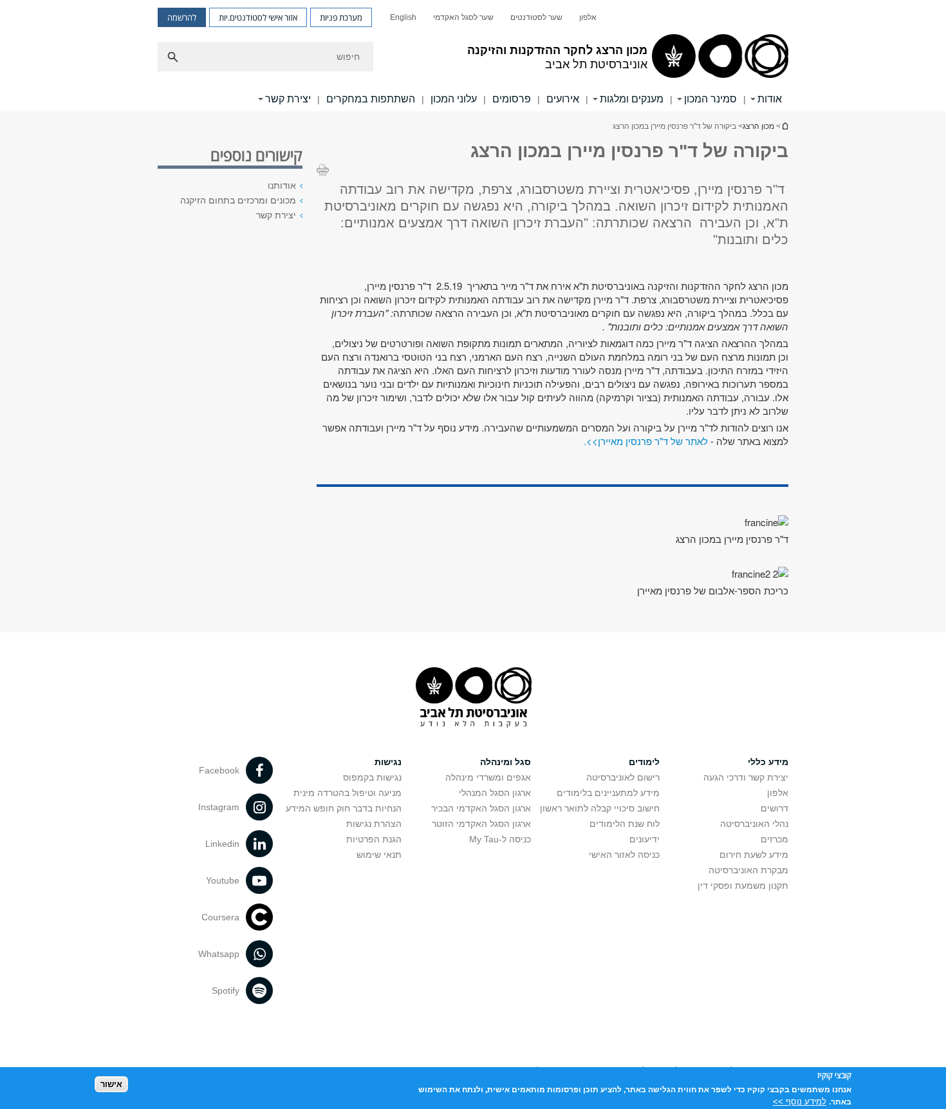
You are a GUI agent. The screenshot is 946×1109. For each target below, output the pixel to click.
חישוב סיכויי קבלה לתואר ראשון (600, 808)
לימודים (644, 762)
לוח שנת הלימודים (624, 824)
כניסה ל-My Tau (500, 839)
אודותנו (282, 185)
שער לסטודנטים (536, 17)
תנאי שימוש (379, 854)
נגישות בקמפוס (372, 777)
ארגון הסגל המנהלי (495, 793)
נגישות (388, 762)
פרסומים (511, 98)
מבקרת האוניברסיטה (748, 870)
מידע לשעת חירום (753, 854)
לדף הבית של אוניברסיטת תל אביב (784, 125)
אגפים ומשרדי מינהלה (488, 777)
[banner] (473, 55)
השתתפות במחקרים (370, 98)
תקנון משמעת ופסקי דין (743, 885)
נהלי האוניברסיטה (754, 824)
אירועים (562, 98)
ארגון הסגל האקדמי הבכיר (481, 808)
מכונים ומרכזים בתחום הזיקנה (238, 200)
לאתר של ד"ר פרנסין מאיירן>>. (647, 441)
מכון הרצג (758, 126)
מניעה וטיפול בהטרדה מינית (347, 793)
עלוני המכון (454, 98)
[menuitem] (588, 17)
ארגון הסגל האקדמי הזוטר (481, 824)
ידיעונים (644, 839)
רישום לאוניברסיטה (623, 777)
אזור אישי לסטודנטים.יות (258, 17)
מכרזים (774, 839)
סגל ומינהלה (505, 762)
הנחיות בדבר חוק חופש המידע (344, 808)
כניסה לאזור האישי (624, 854)
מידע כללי (768, 762)
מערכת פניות (341, 17)
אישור (111, 1083)
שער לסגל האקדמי (463, 17)
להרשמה (181, 17)
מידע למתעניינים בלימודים (608, 793)
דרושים (774, 808)
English (403, 17)
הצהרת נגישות (374, 824)
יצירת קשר (276, 215)
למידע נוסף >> (799, 1101)
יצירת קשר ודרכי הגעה (745, 777)
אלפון (588, 17)
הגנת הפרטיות (374, 839)
